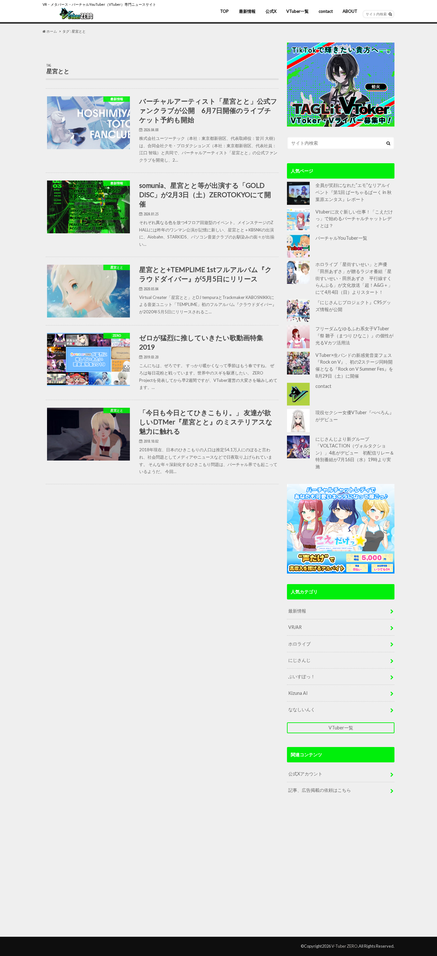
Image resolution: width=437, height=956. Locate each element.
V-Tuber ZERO (344, 946)
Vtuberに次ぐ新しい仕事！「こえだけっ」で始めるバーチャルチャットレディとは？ (354, 218)
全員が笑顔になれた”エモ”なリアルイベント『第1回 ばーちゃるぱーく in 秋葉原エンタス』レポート (353, 192)
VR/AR (295, 627)
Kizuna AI (298, 693)
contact (326, 11)
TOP (224, 11)
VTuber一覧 (297, 11)
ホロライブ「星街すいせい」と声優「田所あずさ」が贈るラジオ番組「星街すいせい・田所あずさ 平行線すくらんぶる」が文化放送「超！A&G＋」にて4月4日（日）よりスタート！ (354, 277)
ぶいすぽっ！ (301, 676)
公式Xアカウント (305, 773)
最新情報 (247, 11)
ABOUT (350, 11)
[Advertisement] (340, 871)
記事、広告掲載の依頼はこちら (319, 790)
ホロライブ (299, 644)
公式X (271, 11)
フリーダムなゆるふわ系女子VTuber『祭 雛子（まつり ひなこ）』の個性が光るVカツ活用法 (354, 335)
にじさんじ (299, 660)
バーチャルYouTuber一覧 (341, 238)
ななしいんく (301, 709)
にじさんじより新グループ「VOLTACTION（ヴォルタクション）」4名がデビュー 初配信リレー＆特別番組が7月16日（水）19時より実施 (354, 452)
